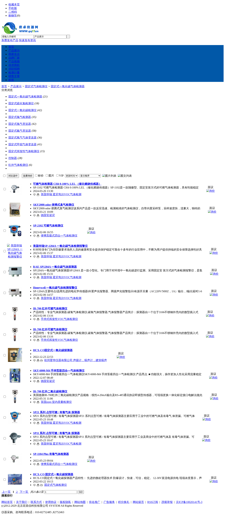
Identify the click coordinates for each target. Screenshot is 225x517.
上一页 (6, 491)
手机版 (12, 8)
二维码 (12, 11)
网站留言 (138, 502)
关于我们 (21, 502)
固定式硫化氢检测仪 (21, 103)
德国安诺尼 (48, 215)
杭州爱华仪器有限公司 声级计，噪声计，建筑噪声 (75, 360)
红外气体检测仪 (18, 164)
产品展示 (16, 86)
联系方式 (36, 502)
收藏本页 (14, 4)
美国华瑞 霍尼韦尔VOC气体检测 (61, 194)
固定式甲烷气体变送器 (22, 144)
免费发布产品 (9, 40)
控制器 (12, 158)
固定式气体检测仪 (36, 86)
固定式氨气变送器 (19, 130)
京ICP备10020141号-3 (189, 502)
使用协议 (50, 502)
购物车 (12, 15)
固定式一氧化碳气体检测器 (68, 86)
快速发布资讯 (27, 40)
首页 (4, 86)
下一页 (24, 491)
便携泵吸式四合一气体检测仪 (59, 235)
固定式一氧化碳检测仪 (22, 110)
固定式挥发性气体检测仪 (23, 151)
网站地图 (80, 502)
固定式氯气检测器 (19, 117)
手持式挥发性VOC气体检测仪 (59, 318)
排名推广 (94, 502)
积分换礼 (123, 502)
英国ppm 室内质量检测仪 (56, 401)
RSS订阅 (152, 502)
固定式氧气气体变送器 (22, 137)
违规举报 (167, 502)
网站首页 (7, 502)
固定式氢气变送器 (19, 123)
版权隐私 (65, 502)
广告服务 (109, 502)
